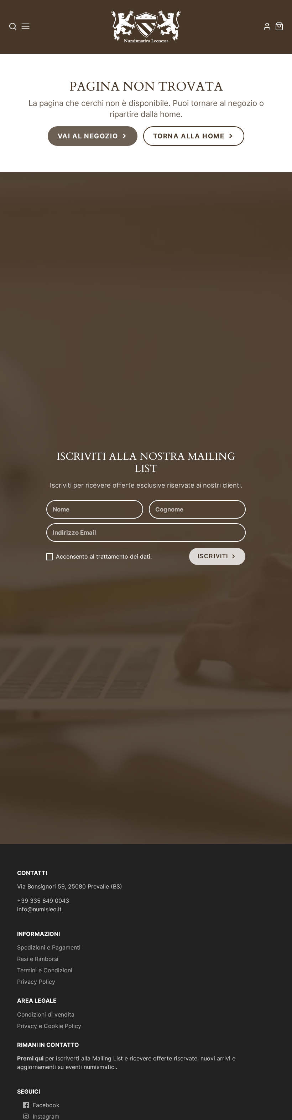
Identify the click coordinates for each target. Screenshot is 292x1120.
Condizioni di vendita (45, 1014)
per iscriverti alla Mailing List (70, 1058)
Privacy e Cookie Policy (49, 1025)
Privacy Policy (36, 981)
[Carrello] (279, 26)
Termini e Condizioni (44, 970)
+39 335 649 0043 (43, 900)
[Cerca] (13, 26)
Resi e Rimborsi (37, 958)
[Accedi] (267, 26)
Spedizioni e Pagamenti (48, 947)
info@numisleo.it (39, 909)
